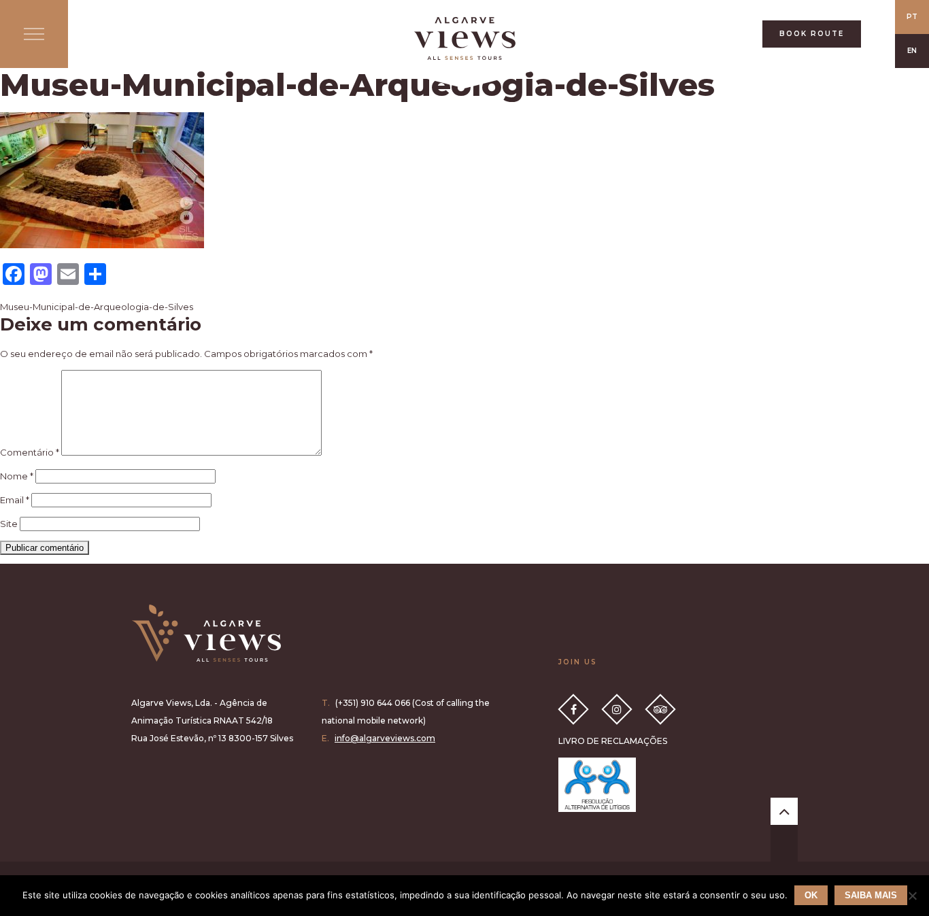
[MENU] (34, 34)
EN (912, 50)
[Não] (912, 895)
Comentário (29, 452)
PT (912, 16)
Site (9, 523)
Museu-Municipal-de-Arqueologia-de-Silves (96, 306)
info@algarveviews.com (385, 738)
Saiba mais (871, 895)
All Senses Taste (464, 38)
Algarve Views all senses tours (206, 633)
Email (14, 499)
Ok (811, 895)
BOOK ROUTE (811, 33)
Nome (16, 476)
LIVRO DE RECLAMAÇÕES (612, 741)
